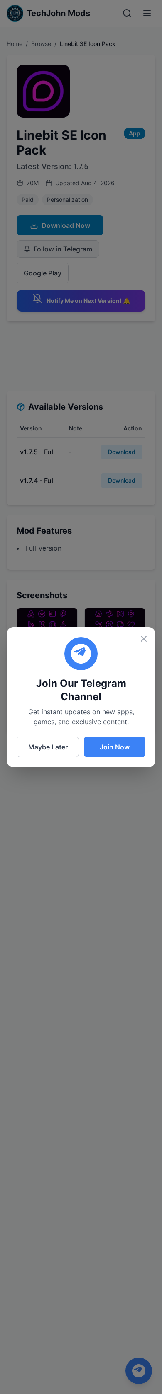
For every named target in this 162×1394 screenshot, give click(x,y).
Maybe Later (48, 747)
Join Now (115, 747)
